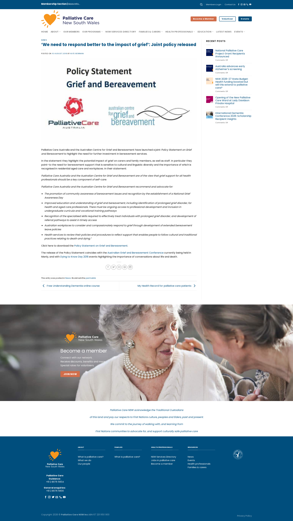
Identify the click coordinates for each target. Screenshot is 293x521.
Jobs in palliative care (163, 460)
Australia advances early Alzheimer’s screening (230, 68)
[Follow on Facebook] (239, 5)
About (54, 31)
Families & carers (197, 467)
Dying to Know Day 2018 (74, 256)
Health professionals (199, 463)
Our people (84, 463)
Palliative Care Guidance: (54, 477)
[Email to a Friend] (119, 267)
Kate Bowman (77, 53)
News (44, 40)
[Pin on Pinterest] (124, 267)
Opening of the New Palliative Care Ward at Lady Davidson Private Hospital (232, 100)
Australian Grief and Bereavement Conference (135, 252)
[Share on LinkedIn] (130, 267)
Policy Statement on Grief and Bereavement (101, 245)
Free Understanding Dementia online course (73, 286)
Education (204, 31)
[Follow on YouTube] (250, 5)
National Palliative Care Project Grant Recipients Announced (230, 53)
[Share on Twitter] (113, 267)
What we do (84, 460)
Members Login (213, 4)
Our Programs (91, 31)
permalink (91, 278)
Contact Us (230, 4)
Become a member (162, 463)
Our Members (71, 31)
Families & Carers (150, 31)
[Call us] (247, 5)
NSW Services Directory (120, 31)
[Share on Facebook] (108, 267)
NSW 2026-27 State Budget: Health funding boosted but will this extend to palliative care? (231, 83)
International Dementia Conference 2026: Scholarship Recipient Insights (233, 116)
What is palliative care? (90, 456)
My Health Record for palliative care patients (164, 286)
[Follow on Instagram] (241, 5)
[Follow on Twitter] (53, 497)
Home (44, 31)
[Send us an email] (244, 5)
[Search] (201, 4)
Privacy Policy (244, 515)
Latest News (224, 31)
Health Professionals (179, 31)
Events (238, 31)
